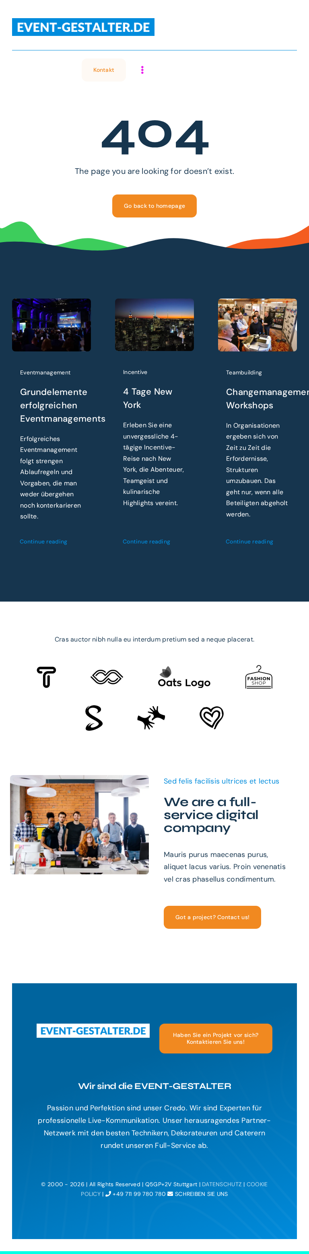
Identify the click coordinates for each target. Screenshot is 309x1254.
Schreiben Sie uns (200, 1194)
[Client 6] (46, 670)
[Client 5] (107, 673)
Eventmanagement (45, 372)
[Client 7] (94, 709)
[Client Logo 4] (259, 668)
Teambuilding (244, 372)
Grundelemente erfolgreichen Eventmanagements (62, 405)
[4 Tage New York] (154, 304)
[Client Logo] (184, 669)
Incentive (135, 372)
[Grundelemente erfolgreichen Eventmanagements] (51, 304)
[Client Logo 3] (151, 709)
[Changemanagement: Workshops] (257, 304)
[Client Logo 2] (211, 710)
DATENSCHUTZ (222, 1184)
